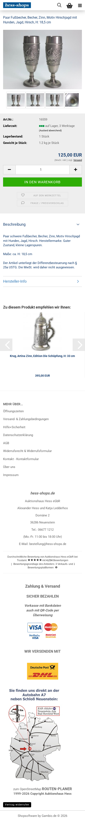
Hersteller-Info (15, 281)
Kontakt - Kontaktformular (21, 459)
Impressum (11, 475)
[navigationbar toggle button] (80, 5)
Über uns (9, 467)
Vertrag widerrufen (17, 804)
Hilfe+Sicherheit (14, 427)
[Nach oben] (73, 815)
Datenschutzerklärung (18, 435)
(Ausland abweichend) (50, 130)
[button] (9, 169)
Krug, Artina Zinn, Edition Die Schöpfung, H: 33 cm (42, 356)
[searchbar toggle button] (59, 5)
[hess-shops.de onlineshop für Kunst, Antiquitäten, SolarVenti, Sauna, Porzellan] (15, 5)
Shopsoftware (27, 816)
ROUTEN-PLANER (57, 789)
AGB (6, 443)
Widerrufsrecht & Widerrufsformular (27, 451)
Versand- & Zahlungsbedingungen (26, 419)
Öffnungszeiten (13, 411)
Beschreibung (14, 224)
